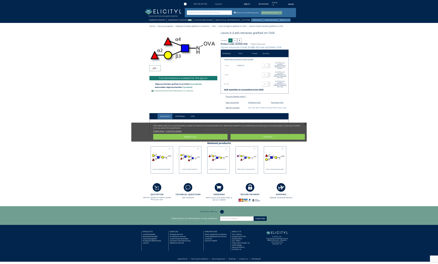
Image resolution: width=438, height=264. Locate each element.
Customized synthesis (179, 239)
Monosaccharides (150, 236)
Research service (177, 243)
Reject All (190, 136)
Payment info (277, 102)
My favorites (264, 4)
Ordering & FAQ (239, 236)
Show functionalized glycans (247, 13)
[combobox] (205, 12)
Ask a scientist (232, 102)
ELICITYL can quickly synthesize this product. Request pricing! (280, 74)
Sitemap (232, 259)
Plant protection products (216, 234)
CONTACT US (277, 244)
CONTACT (218, 4)
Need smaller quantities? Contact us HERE (238, 59)
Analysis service (176, 234)
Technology (237, 245)
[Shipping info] (245, 103)
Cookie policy (158, 131)
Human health (211, 241)
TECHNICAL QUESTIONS (188, 194)
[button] (151, 160)
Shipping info (254, 102)
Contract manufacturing (180, 241)
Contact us (236, 249)
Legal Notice (182, 259)
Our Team (236, 241)
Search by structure (272, 12)
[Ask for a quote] (223, 108)
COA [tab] (193, 116)
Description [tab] (165, 116)
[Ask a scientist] (223, 103)
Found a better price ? (236, 96)
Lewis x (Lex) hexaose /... (189, 169)
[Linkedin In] (185, 4)
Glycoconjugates (150, 239)
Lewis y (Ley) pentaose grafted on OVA (217, 169)
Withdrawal (256, 259)
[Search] (229, 12)
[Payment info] (268, 103)
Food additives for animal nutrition (215, 237)
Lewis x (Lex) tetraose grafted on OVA (160, 169)
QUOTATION (157, 194)
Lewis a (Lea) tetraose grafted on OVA (273, 169)
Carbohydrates (149, 234)
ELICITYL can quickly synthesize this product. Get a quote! (280, 65)
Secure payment (218, 259)
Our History (237, 234)
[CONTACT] (212, 4)
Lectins (146, 243)
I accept (267, 136)
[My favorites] (256, 4)
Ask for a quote (232, 108)
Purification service (178, 236)
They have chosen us (241, 243)
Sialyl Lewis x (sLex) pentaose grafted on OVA (245, 169)
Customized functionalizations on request (172, 91)
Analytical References (152, 241)
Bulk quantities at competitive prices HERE (244, 90)
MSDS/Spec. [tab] (180, 116)
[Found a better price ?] (223, 97)
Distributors (237, 239)
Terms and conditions (199, 259)
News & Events (238, 247)
